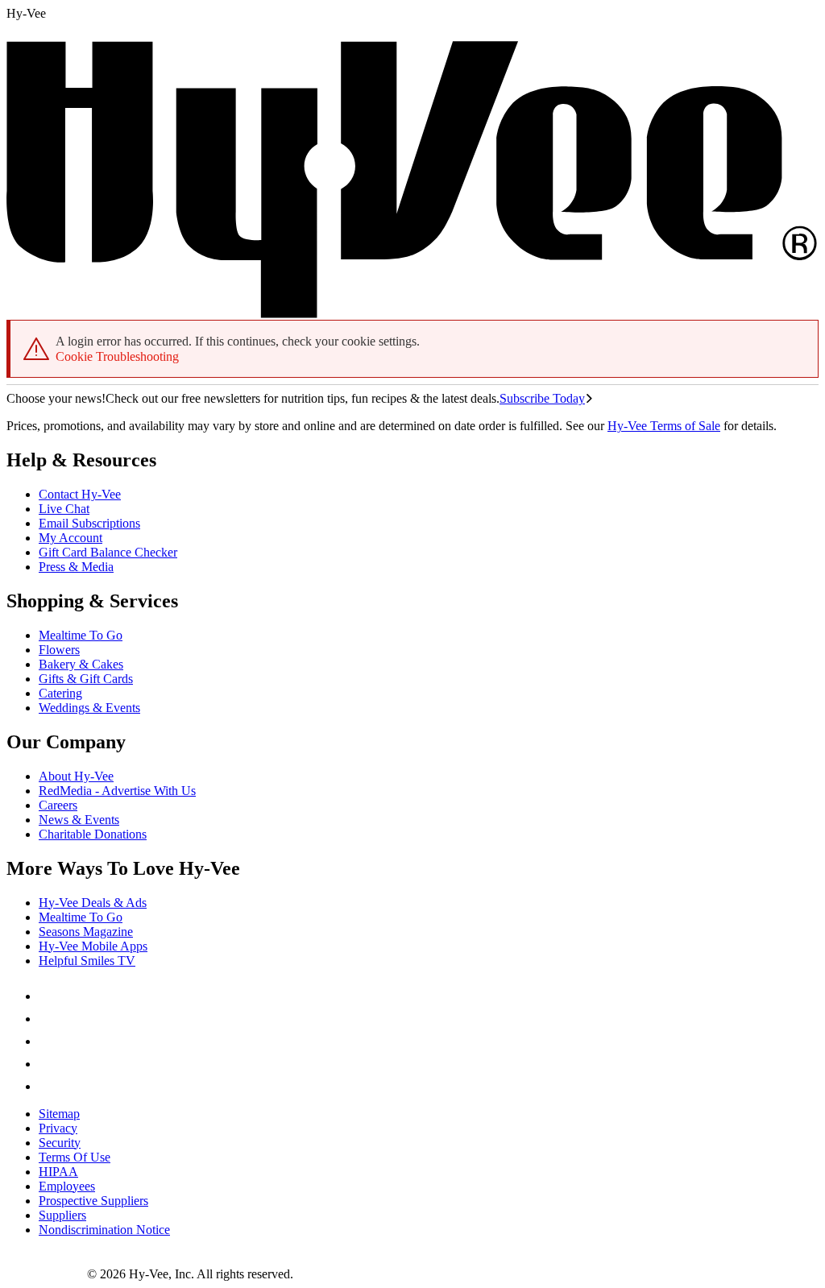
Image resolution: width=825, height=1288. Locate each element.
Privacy (58, 1128)
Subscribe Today (542, 398)
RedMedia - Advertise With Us (117, 790)
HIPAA (58, 1171)
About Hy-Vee (76, 776)
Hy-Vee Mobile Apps (93, 946)
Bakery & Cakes (81, 664)
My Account (70, 538)
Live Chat (64, 509)
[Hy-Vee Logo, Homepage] (46, 1274)
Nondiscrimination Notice (104, 1229)
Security (60, 1142)
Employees (67, 1186)
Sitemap (59, 1113)
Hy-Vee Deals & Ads (93, 902)
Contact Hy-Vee (80, 494)
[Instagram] (48, 1086)
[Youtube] (48, 1064)
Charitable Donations (93, 834)
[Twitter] (48, 1041)
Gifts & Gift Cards (86, 678)
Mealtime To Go (80, 635)
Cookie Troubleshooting (117, 356)
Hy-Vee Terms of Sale (663, 426)
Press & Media (76, 567)
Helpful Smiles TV (87, 960)
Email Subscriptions (89, 523)
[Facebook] (48, 996)
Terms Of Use (74, 1157)
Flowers (59, 649)
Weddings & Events (89, 707)
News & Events (79, 819)
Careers (58, 805)
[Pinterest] (48, 1018)
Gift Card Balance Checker (108, 552)
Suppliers (62, 1215)
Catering (60, 693)
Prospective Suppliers (93, 1200)
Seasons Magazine (86, 931)
